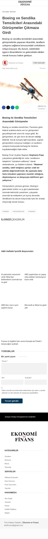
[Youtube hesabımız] (30, 535)
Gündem (6, 19)
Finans (6, 28)
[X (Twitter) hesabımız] (15, 535)
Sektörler (8, 43)
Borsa (6, 33)
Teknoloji (7, 47)
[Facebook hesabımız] (8, 535)
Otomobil (7, 52)
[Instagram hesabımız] (23, 535)
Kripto (6, 38)
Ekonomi (7, 24)
